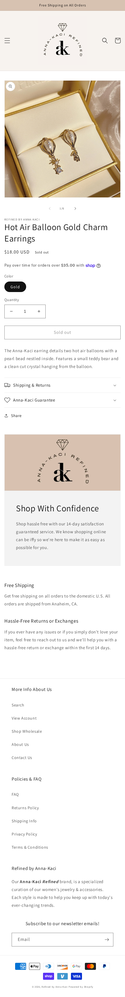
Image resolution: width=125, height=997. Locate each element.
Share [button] (16, 415)
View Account (24, 718)
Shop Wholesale (27, 731)
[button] (7, 40)
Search (18, 705)
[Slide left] (49, 208)
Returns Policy (25, 807)
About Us (20, 744)
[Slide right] (75, 208)
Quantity (11, 299)
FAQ (15, 794)
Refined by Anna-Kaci (55, 986)
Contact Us (22, 757)
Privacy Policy (24, 834)
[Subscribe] (106, 939)
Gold (15, 286)
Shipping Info (24, 821)
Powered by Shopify (81, 986)
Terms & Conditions (30, 847)
